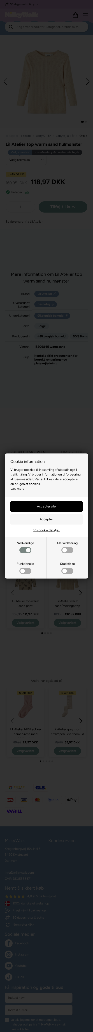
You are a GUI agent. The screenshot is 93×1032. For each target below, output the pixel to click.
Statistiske (67, 564)
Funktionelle (25, 564)
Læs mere (17, 489)
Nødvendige (25, 543)
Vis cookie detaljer (46, 530)
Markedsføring (67, 543)
